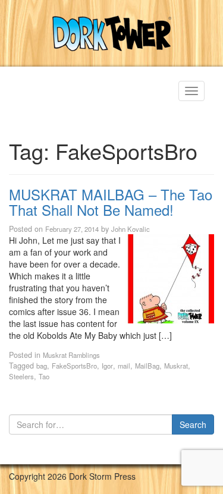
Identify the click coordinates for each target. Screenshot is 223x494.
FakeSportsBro (74, 365)
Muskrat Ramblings (71, 355)
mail (124, 365)
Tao (44, 376)
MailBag (147, 365)
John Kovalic (130, 229)
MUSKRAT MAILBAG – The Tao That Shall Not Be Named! (110, 202)
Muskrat (176, 365)
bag (41, 365)
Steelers (21, 376)
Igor (107, 365)
